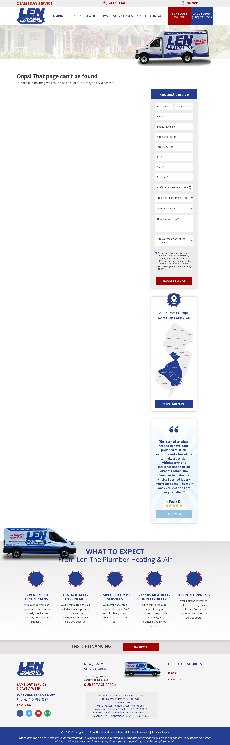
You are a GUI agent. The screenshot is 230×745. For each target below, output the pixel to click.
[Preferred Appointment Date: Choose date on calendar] (190, 187)
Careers (173, 679)
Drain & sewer (84, 16)
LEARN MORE (140, 646)
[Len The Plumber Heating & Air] (31, 16)
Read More (174, 514)
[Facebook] (20, 713)
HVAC (106, 16)
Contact (157, 16)
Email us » (25, 705)
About (141, 16)
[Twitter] (29, 713)
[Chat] (47, 713)
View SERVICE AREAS (173, 404)
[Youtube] (38, 713)
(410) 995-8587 (37, 699)
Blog (171, 672)
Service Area (123, 16)
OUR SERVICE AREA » (100, 684)
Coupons (193, 3)
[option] (36, 597)
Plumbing (57, 16)
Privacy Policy (160, 732)
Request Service (173, 281)
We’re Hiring (117, 3)
